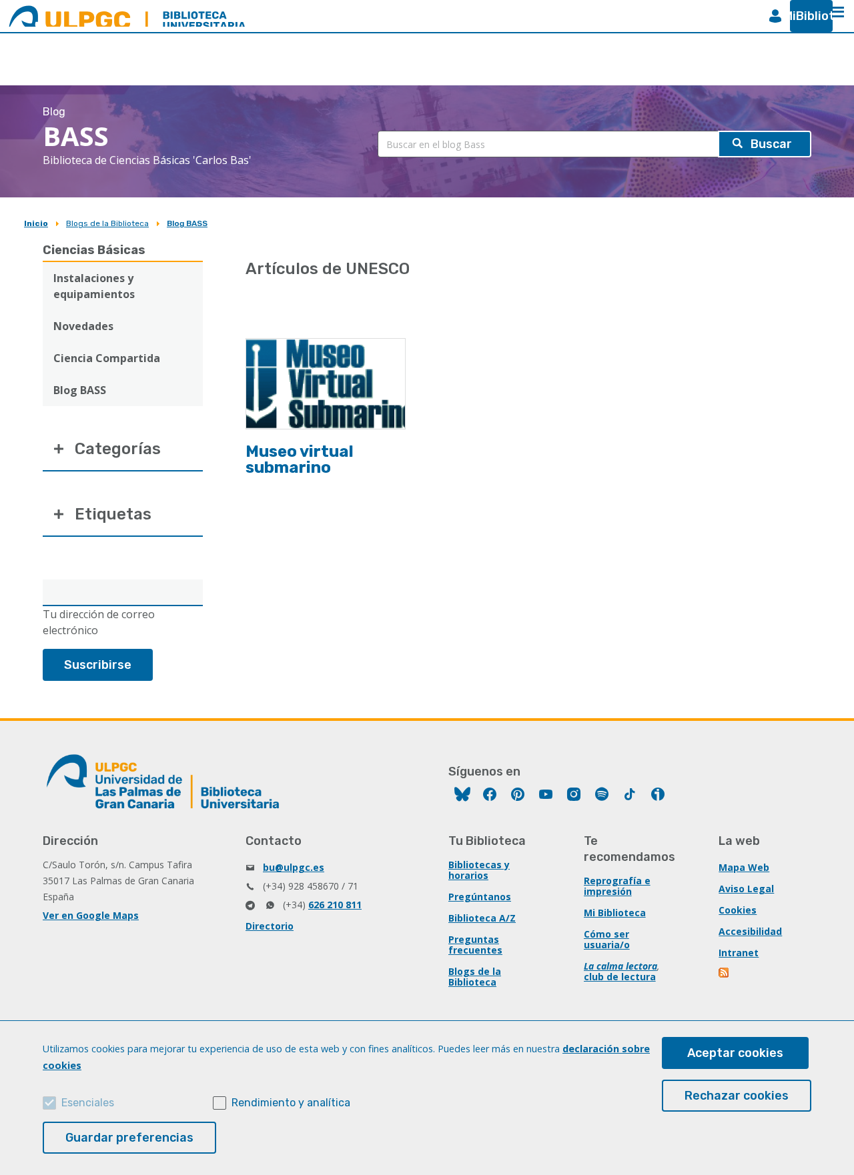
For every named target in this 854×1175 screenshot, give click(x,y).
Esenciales (87, 1102)
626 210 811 (335, 904)
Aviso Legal (746, 888)
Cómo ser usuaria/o (607, 939)
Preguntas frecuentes (475, 944)
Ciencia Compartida (106, 358)
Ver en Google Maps (91, 915)
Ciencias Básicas (94, 250)
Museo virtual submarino (300, 459)
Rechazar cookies (737, 1095)
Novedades (83, 326)
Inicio (36, 223)
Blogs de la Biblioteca (107, 223)
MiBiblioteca (806, 16)
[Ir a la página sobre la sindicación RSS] (725, 974)
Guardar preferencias (129, 1137)
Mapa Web (744, 867)
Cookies (738, 910)
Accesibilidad (750, 931)
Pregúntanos (479, 896)
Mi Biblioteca (615, 912)
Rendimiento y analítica (291, 1102)
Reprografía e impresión (617, 886)
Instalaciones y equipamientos (94, 286)
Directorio (270, 926)
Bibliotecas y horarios (479, 870)
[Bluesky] (462, 796)
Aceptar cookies (735, 1053)
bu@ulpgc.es (293, 867)
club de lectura (620, 976)
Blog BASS (187, 223)
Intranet (739, 952)
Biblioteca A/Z (482, 918)
